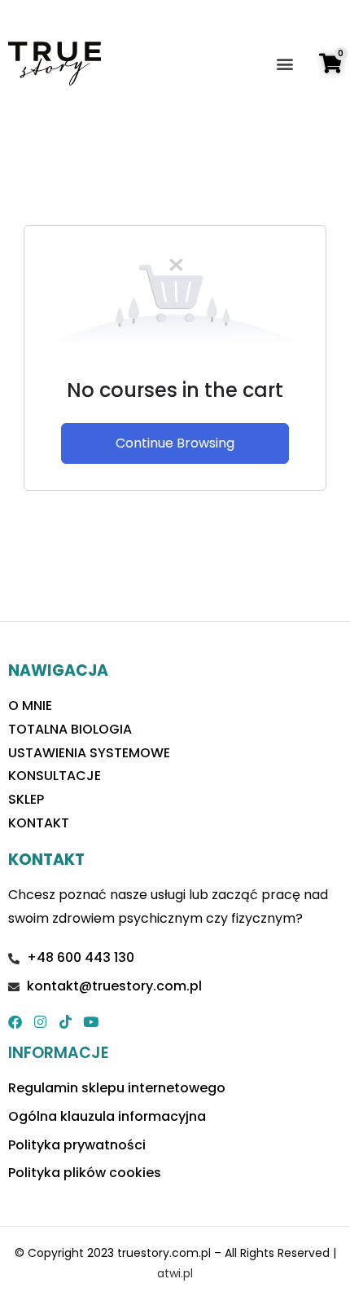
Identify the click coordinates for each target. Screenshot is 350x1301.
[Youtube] (91, 1022)
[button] (285, 64)
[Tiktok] (65, 1022)
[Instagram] (40, 1022)
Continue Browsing (175, 443)
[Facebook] (15, 1022)
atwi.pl (175, 1273)
